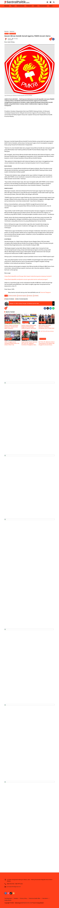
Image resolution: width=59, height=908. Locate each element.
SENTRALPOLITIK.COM (26, 903)
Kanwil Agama (22, 295)
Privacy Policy (23, 898)
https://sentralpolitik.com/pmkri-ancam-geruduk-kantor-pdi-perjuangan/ (26, 279)
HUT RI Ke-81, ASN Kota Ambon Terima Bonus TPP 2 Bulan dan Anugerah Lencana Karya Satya (47, 343)
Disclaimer (45, 898)
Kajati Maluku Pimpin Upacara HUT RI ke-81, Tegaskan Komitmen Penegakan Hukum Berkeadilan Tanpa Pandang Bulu (29, 343)
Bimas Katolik (13, 295)
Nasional (6, 33)
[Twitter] (47, 308)
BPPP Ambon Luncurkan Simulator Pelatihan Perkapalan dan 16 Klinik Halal (46, 327)
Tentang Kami (8, 898)
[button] (47, 2)
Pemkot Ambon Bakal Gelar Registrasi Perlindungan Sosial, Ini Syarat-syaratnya (29, 327)
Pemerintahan (13, 33)
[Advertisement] (29, 19)
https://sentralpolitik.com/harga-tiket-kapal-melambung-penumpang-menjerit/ (28, 276)
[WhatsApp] (53, 308)
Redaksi (9, 38)
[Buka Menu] (50, 2)
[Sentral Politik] (17, 2)
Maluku (30, 295)
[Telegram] (50, 308)
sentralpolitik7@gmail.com (14, 886)
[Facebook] (45, 308)
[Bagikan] (53, 39)
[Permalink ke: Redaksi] (6, 39)
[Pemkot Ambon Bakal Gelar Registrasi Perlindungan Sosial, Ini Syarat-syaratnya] (29, 319)
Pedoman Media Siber (34, 898)
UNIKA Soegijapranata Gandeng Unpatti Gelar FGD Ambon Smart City (11, 343)
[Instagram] (8, 893)
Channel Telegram (45, 292)
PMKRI (36, 295)
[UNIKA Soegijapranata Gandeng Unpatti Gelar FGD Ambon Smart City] (12, 336)
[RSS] (13, 893)
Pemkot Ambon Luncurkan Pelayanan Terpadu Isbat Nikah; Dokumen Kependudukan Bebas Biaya (12, 327)
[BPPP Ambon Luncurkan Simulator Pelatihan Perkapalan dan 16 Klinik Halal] (47, 319)
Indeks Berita (7, 900)
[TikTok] (11, 893)
